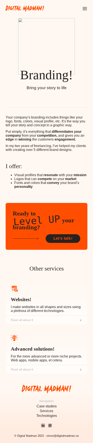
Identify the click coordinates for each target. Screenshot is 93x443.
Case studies (47, 406)
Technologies (46, 416)
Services (46, 411)
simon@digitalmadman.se (62, 435)
